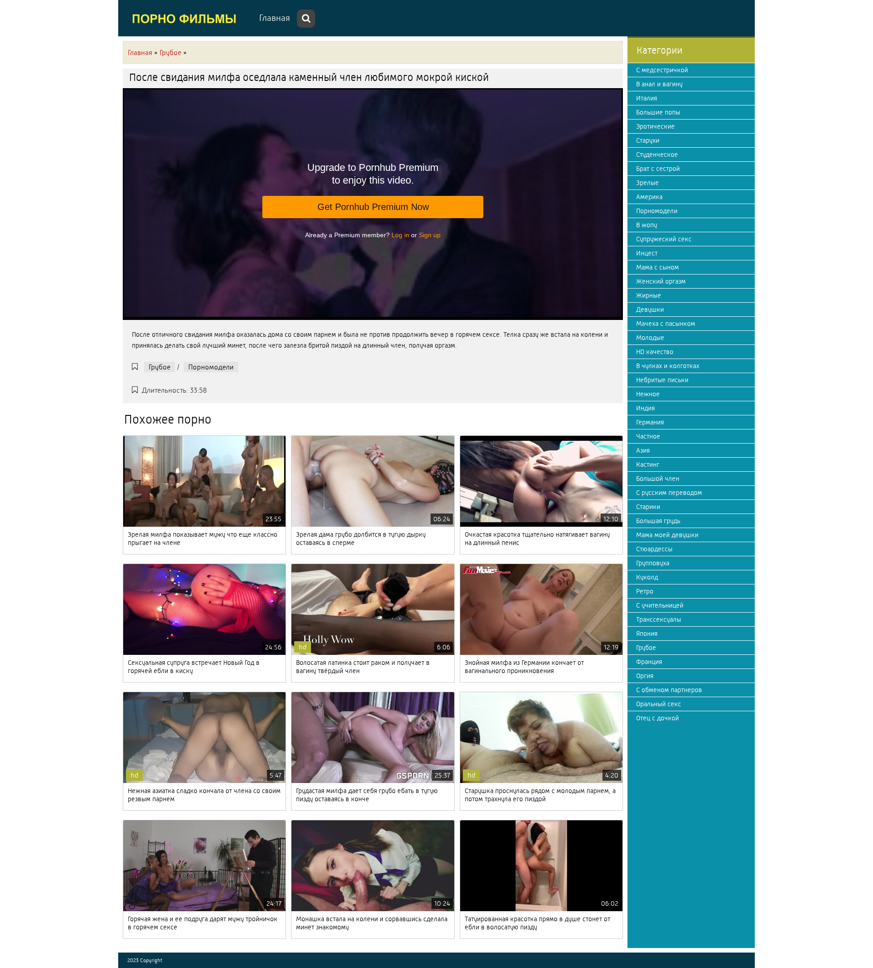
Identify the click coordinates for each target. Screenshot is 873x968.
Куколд (647, 577)
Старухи (647, 140)
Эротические (655, 126)
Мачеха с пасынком (665, 323)
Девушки (650, 309)
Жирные (648, 295)
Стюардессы (654, 549)
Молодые (650, 338)
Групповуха (652, 563)
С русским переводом (669, 493)
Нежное (648, 394)
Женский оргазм (661, 281)
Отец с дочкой (657, 718)
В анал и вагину (659, 84)
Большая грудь (658, 521)
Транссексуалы (658, 619)
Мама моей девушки (667, 535)
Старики (648, 507)
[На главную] (186, 18)
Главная (274, 18)
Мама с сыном (657, 267)
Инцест (646, 253)
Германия (650, 422)
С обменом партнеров (669, 690)
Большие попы (658, 112)
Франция (649, 662)
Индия (645, 408)
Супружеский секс (664, 239)
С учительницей (659, 605)
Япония (646, 633)
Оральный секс (658, 704)
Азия (643, 450)
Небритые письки (662, 380)
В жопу (646, 225)
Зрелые (647, 183)
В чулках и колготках (667, 366)
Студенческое (657, 154)
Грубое (160, 367)
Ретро (644, 591)
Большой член (657, 478)
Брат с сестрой (658, 169)
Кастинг (647, 464)
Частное (648, 436)
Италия (646, 98)
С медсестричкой (662, 70)
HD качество (654, 352)
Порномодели (211, 367)
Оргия (644, 676)
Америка (649, 197)
